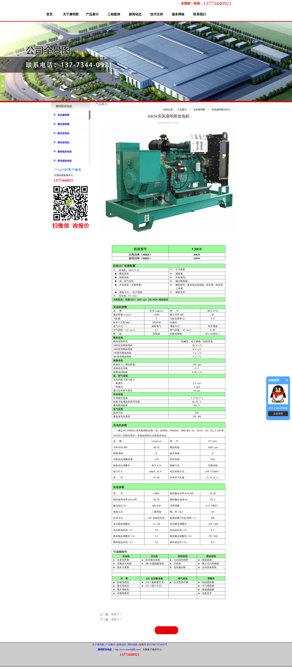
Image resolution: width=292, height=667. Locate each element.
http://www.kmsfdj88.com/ (127, 649)
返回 (168, 631)
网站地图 (132, 644)
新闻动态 (135, 14)
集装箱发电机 (65, 151)
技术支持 (156, 14)
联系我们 (199, 14)
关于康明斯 (71, 14)
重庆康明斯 (64, 124)
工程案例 (113, 14)
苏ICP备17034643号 (157, 644)
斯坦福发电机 (65, 160)
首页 (49, 14)
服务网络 (178, 14)
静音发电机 (64, 133)
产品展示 (92, 14)
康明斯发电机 (105, 649)
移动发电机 (64, 142)
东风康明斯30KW (221, 109)
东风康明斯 (64, 115)
